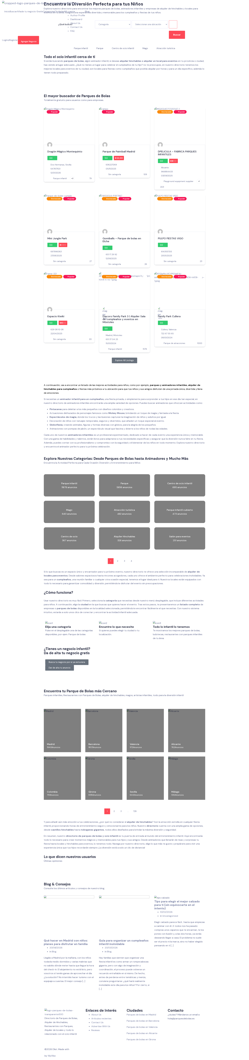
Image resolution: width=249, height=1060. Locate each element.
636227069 (111, 164)
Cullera (164, 329)
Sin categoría (114, 174)
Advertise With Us (100, 1026)
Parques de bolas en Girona (141, 1039)
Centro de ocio (69, 536)
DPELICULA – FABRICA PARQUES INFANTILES (177, 153)
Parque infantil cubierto (180, 509)
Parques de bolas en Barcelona (143, 1020)
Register (13, 40)
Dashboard (76, 19)
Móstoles (117, 335)
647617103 (55, 168)
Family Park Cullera (169, 316)
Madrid (109, 335)
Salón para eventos (179, 536)
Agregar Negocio (29, 41)
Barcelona (94, 744)
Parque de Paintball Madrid (119, 151)
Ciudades (60, 11)
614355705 (166, 251)
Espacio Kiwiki (55, 316)
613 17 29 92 (111, 254)
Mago (69, 509)
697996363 (56, 251)
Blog (87, 11)
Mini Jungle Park (57, 238)
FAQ (72, 30)
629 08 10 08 (57, 329)
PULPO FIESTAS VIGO (170, 238)
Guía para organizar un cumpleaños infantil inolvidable (124, 942)
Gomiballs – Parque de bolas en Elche (122, 240)
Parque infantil (60, 178)
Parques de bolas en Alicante (142, 1033)
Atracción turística (124, 509)
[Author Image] (50, 145)
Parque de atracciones (174, 343)
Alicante (165, 167)
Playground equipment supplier (178, 181)
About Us (75, 23)
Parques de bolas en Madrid (141, 1014)
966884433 (167, 171)
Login (5, 40)
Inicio (7, 11)
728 (135, 811)
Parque (124, 483)
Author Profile (77, 15)
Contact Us (76, 27)
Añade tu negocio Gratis (30, 11)
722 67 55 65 (167, 333)
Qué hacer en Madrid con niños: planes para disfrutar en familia (66, 942)
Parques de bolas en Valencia (142, 1027)
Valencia (172, 329)
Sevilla (68, 164)
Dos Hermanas (57, 164)
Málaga (175, 791)
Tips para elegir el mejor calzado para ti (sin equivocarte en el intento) (177, 905)
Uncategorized (170, 915)
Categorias (49, 11)
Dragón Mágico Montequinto (64, 151)
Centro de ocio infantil (179, 483)
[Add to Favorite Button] (89, 112)
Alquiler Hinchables (124, 536)
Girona (92, 791)
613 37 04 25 (112, 339)
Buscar (13, 11)
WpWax (52, 1055)
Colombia (52, 791)
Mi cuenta (70, 11)
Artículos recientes (101, 1018)
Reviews (95, 1030)
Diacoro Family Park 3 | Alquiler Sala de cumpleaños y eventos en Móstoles (124, 319)
